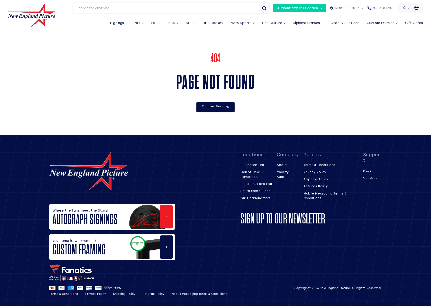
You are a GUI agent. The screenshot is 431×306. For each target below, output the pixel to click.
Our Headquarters (255, 198)
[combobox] (166, 8)
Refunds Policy (315, 186)
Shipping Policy (315, 179)
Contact (370, 177)
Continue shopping (215, 106)
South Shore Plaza (255, 191)
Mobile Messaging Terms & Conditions (199, 293)
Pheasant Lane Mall (256, 184)
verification (297, 8)
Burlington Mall (252, 165)
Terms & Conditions (319, 165)
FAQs (367, 170)
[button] (346, 8)
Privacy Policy (314, 172)
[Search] (264, 8)
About (282, 165)
